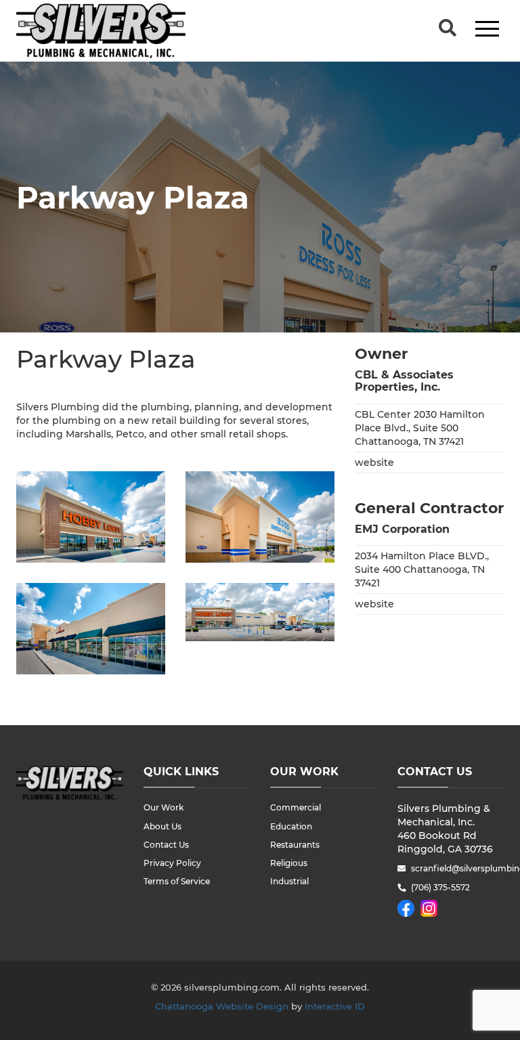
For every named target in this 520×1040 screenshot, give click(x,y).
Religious (288, 863)
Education (291, 826)
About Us (162, 826)
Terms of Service (177, 881)
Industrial (289, 881)
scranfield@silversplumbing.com (457, 868)
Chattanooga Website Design (221, 1006)
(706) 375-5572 (440, 887)
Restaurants (295, 845)
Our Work (163, 807)
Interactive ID (335, 1006)
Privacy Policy (172, 863)
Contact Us (166, 845)
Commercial (295, 807)
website (374, 462)
